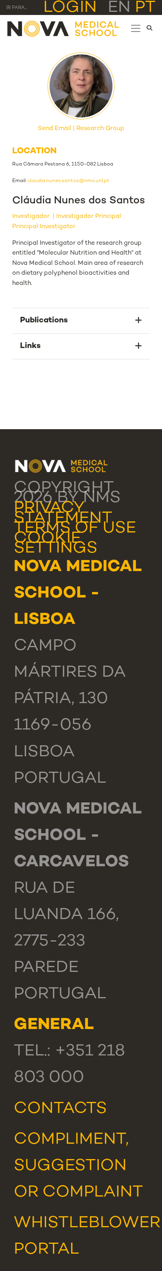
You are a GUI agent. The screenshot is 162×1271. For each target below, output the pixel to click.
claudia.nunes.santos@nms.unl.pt (68, 181)
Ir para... (16, 8)
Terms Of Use (75, 528)
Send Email (54, 128)
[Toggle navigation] (135, 28)
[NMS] (63, 28)
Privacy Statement (63, 513)
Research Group (100, 128)
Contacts (60, 1109)
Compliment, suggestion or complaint (78, 1166)
